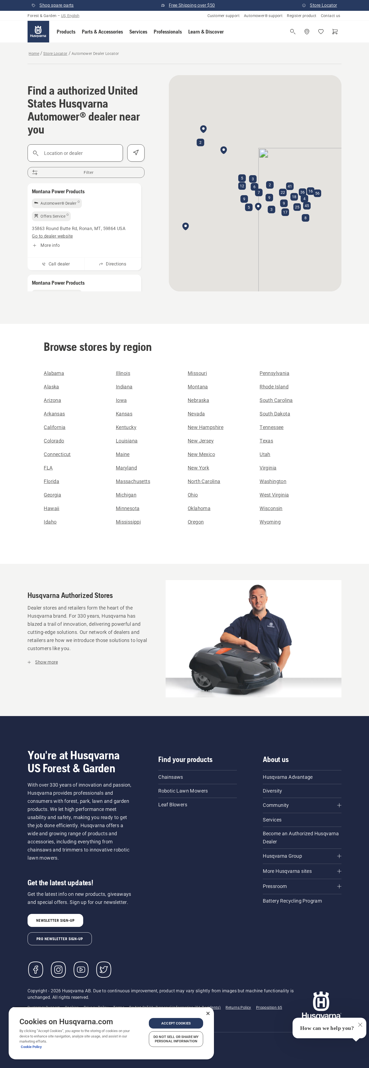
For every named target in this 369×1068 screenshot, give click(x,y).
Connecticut (57, 454)
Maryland (126, 468)
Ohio (193, 495)
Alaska (51, 387)
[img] (57, 203)
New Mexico (201, 454)
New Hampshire (205, 427)
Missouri (197, 373)
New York (198, 468)
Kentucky (126, 427)
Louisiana (127, 441)
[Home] (38, 31)
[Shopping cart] (334, 31)
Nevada (196, 414)
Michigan (126, 495)
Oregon (196, 522)
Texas (266, 441)
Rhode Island (274, 387)
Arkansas (54, 414)
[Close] (208, 1013)
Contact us (330, 16)
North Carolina (204, 481)
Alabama (54, 373)
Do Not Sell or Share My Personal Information (176, 1039)
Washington (273, 481)
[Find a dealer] (306, 31)
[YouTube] (81, 969)
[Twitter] (104, 969)
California (54, 427)
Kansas (124, 414)
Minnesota (128, 508)
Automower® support (263, 16)
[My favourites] (320, 31)
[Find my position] (136, 153)
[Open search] (292, 31)
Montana (198, 387)
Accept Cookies (176, 1023)
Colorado (54, 441)
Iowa (121, 400)
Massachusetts (133, 481)
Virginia (268, 468)
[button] (66, 31)
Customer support (223, 16)
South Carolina (276, 400)
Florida (51, 481)
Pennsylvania (274, 373)
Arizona (52, 400)
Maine (123, 454)
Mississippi (128, 522)
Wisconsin (271, 508)
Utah (265, 454)
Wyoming (270, 522)
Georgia (52, 495)
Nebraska (198, 400)
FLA (48, 468)
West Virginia (274, 495)
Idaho (50, 522)
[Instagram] (58, 969)
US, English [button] (70, 16)
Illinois (123, 373)
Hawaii (51, 508)
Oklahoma (199, 508)
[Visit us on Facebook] (36, 969)
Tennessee (272, 427)
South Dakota (275, 414)
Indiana (124, 387)
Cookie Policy (31, 1047)
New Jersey (201, 441)
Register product (301, 16)
